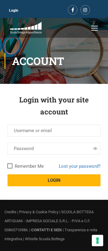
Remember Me (29, 166)
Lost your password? (79, 166)
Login (13, 10)
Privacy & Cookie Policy (38, 212)
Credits (10, 212)
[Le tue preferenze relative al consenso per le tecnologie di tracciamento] (97, 240)
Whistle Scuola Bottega (44, 239)
